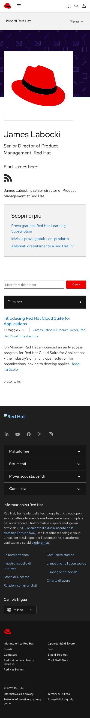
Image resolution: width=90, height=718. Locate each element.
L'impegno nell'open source (66, 563)
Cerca (76, 284)
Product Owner (67, 330)
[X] (39, 435)
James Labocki (44, 330)
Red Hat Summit (14, 669)
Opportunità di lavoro (61, 643)
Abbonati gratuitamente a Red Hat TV (42, 246)
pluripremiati (41, 542)
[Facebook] (28, 435)
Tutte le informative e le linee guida (22, 701)
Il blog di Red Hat (17, 21)
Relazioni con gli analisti (20, 585)
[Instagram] (51, 435)
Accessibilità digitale (60, 699)
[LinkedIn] (6, 435)
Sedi (50, 649)
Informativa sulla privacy (18, 694)
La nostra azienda (16, 555)
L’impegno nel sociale (62, 572)
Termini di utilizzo (59, 694)
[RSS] (8, 177)
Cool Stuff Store (58, 660)
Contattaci (10, 655)
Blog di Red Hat (58, 655)
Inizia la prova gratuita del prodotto (40, 238)
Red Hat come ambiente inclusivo (19, 662)
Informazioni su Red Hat (19, 643)
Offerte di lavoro (58, 580)
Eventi (8, 649)
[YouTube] (17, 435)
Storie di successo (16, 577)
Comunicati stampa (60, 555)
